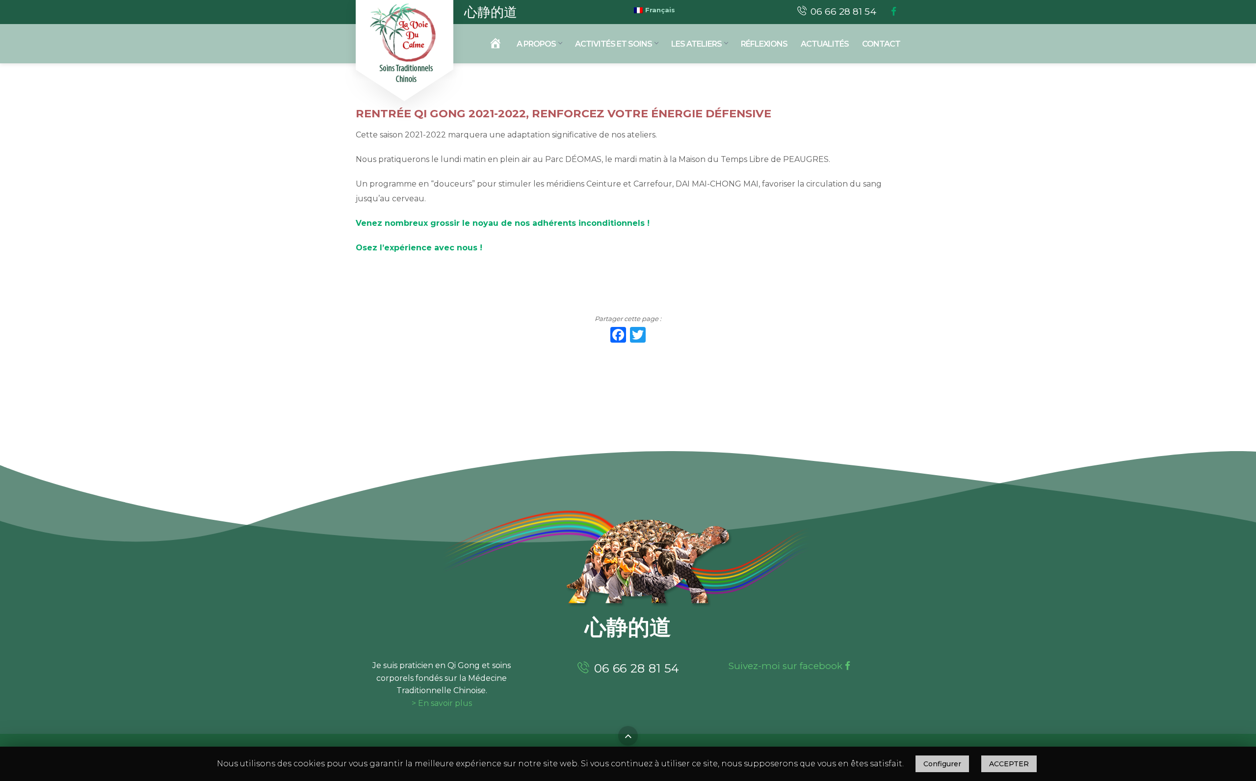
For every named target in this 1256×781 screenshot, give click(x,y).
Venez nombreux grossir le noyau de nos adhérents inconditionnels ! (503, 223)
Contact (881, 44)
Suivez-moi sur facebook (787, 666)
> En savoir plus (442, 703)
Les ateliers (696, 44)
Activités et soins (613, 44)
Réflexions (764, 44)
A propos (536, 44)
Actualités (825, 44)
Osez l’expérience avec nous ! (420, 247)
